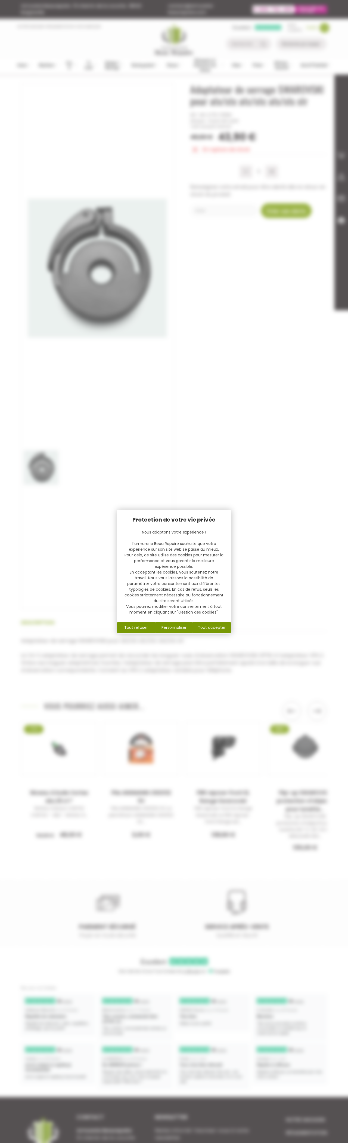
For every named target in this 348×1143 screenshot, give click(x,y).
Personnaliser (174, 627)
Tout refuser (136, 627)
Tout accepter (212, 627)
